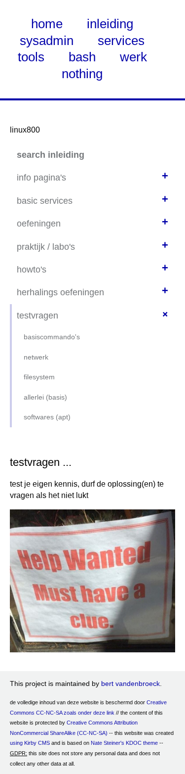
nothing (82, 73)
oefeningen (39, 223)
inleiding (110, 23)
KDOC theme (142, 743)
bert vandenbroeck (130, 683)
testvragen (37, 315)
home (47, 23)
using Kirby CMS (30, 743)
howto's (31, 269)
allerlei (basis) (45, 397)
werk (133, 56)
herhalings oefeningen (60, 292)
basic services (45, 201)
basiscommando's (52, 337)
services (121, 40)
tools (31, 56)
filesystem (39, 377)
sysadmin (47, 40)
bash (82, 56)
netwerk (36, 357)
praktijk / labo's (46, 247)
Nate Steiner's (107, 743)
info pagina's (41, 177)
